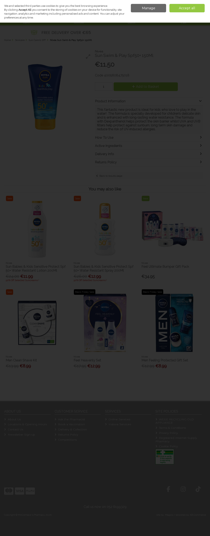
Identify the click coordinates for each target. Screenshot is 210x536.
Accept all (187, 8)
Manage (148, 8)
